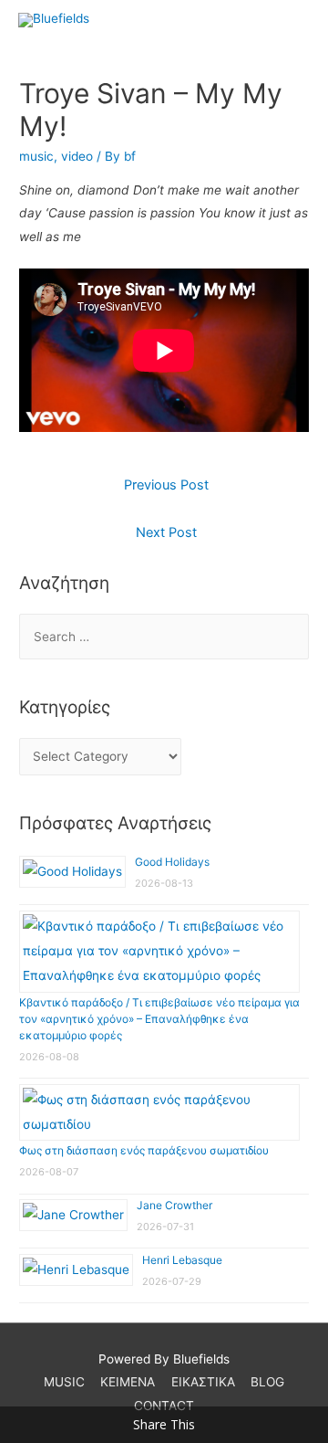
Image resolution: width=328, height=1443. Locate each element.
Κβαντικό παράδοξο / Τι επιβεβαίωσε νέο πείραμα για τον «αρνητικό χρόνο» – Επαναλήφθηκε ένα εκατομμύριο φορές (159, 1018)
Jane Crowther (174, 1205)
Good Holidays (172, 862)
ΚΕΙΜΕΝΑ (127, 1382)
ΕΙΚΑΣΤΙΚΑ (203, 1382)
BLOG (267, 1382)
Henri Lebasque (182, 1260)
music (36, 156)
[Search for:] (164, 636)
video (77, 156)
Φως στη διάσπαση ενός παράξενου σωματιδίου (144, 1150)
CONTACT (164, 1405)
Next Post (166, 532)
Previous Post (166, 485)
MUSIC (64, 1382)
